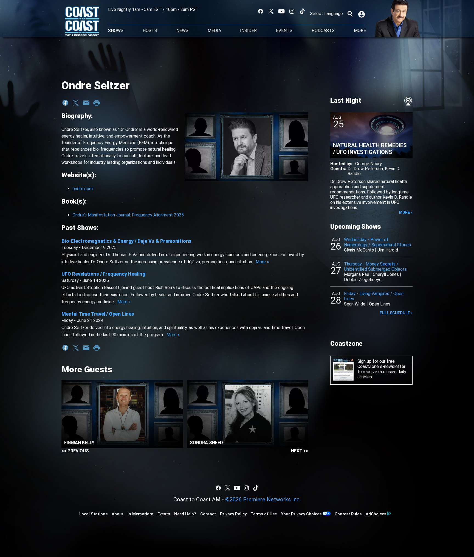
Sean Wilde (354, 304)
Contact (208, 514)
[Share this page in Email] (86, 103)
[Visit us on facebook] (260, 11)
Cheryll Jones (386, 274)
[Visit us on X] (271, 11)
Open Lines (379, 304)
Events (284, 30)
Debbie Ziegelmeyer (363, 279)
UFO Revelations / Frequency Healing (103, 274)
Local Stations (93, 514)
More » (262, 261)
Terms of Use (264, 514)
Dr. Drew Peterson (365, 168)
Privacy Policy (233, 514)
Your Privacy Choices (301, 514)
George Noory (368, 163)
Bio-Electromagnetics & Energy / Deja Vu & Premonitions (126, 241)
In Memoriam (140, 514)
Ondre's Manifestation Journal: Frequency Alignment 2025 (128, 215)
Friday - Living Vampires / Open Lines (374, 296)
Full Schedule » (396, 313)
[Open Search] (350, 13)
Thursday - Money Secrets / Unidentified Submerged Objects (375, 266)
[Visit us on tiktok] (302, 11)
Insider (248, 30)
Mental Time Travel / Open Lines (97, 314)
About (117, 514)
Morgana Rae (356, 274)
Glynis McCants (359, 250)
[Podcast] (408, 101)
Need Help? (185, 514)
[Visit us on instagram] (292, 11)
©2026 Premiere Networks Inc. (263, 499)
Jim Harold (387, 250)
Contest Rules (348, 514)
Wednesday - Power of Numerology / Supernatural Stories (377, 242)
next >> (299, 450)
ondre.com (82, 188)
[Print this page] (96, 103)
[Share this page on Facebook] (65, 103)
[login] (362, 14)
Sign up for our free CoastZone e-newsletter (381, 364)
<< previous (75, 450)
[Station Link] (82, 21)
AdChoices (376, 514)
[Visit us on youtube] (281, 11)
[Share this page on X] (76, 103)
